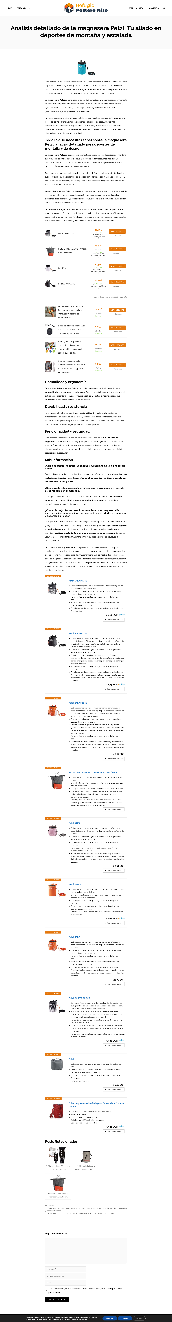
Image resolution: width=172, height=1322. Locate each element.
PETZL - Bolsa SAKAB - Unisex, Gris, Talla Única (93, 772)
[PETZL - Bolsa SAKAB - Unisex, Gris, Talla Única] (57, 780)
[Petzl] (57, 1064)
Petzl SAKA (63, 268)
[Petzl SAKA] (57, 831)
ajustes (84, 1319)
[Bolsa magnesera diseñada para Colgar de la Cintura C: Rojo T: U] (57, 1111)
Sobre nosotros (137, 8)
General (51, 1206)
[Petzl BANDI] (57, 890)
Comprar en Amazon (115, 620)
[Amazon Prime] (121, 615)
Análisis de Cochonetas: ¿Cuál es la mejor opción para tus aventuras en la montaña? (81, 1213)
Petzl (71, 1059)
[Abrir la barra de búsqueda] (164, 8)
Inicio (9, 8)
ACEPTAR (109, 1318)
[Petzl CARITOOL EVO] (57, 1005)
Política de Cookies (89, 1317)
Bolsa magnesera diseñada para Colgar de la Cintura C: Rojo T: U (96, 1105)
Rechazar (124, 1318)
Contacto (154, 8)
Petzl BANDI (75, 884)
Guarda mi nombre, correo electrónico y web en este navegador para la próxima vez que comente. (85, 1290)
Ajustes (139, 1318)
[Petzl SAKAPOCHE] (57, 588)
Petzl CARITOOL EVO (79, 998)
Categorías (22, 8)
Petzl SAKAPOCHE (66, 233)
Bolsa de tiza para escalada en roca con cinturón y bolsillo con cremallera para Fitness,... (72, 330)
